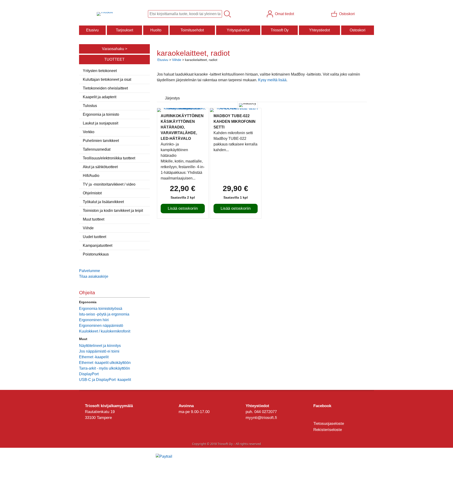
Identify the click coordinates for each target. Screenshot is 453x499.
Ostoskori (357, 30)
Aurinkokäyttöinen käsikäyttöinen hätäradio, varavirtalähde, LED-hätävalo (182, 127)
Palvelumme (89, 271)
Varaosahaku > (114, 49)
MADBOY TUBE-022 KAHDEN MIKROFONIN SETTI (235, 121)
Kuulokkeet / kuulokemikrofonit (104, 331)
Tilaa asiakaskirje (93, 276)
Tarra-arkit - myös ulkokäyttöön (104, 368)
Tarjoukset (124, 30)
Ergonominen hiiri (94, 320)
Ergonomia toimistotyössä (100, 309)
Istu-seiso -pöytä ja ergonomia (104, 314)
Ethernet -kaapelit (94, 357)
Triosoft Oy (280, 30)
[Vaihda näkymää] (358, 92)
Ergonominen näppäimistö (101, 326)
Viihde (176, 60)
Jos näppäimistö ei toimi (99, 351)
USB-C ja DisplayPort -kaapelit (105, 380)
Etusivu (92, 30)
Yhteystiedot (319, 30)
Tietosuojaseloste (328, 423)
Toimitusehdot (192, 30)
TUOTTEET (114, 59)
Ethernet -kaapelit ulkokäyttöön (105, 363)
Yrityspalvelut (238, 30)
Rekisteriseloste (327, 429)
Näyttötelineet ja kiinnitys (100, 346)
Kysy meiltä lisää (272, 80)
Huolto (155, 30)
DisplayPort (89, 374)
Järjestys (172, 98)
